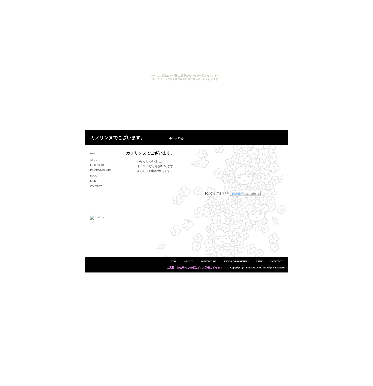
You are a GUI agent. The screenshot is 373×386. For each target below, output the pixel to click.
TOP (92, 154)
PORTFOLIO (97, 165)
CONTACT (96, 186)
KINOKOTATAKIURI (101, 170)
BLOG (93, 175)
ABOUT (94, 159)
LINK (93, 181)
